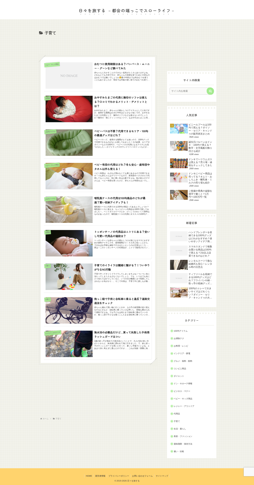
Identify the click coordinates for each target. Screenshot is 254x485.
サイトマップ (162, 476)
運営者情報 (100, 476)
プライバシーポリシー (118, 476)
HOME (89, 476)
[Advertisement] (98, 44)
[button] (210, 91)
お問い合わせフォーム (142, 476)
